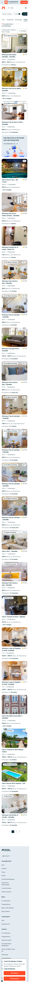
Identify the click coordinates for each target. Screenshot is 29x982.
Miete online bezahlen (8, 908)
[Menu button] (25, 8)
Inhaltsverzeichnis (6, 891)
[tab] (3, 19)
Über (3, 865)
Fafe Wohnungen (6, 26)
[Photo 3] (14, 51)
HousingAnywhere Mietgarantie (6, 944)
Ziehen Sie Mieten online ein (8, 950)
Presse (3, 872)
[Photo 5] (16, 51)
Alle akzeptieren (14, 978)
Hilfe (3, 920)
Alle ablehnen (14, 973)
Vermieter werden (6, 940)
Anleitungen (5, 954)
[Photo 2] (13, 51)
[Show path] (17, 24)
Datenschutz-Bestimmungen (6, 883)
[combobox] (15, 8)
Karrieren (4, 868)
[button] (7, 14)
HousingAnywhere (8, 24)
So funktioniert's (6, 900)
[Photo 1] (12, 51)
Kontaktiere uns (6, 924)
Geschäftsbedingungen (8, 879)
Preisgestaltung (6, 904)
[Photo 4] (15, 51)
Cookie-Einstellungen (9, 968)
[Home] (3, 8)
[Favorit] (25, 629)
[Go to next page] (19, 831)
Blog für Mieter (6, 911)
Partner (4, 875)
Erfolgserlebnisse (6, 958)
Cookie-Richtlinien (6, 888)
